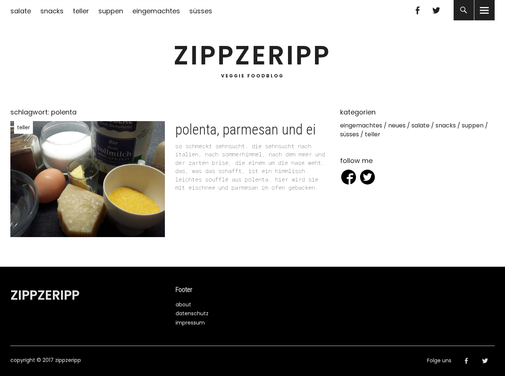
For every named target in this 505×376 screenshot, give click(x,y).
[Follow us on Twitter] (367, 178)
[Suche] (464, 10)
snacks (52, 11)
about (183, 304)
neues (397, 125)
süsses (200, 11)
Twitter (436, 10)
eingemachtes (156, 11)
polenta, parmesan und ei (245, 130)
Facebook (417, 10)
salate (20, 11)
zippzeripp (252, 55)
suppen (110, 11)
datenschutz (192, 313)
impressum (190, 322)
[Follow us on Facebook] (348, 178)
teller (81, 11)
